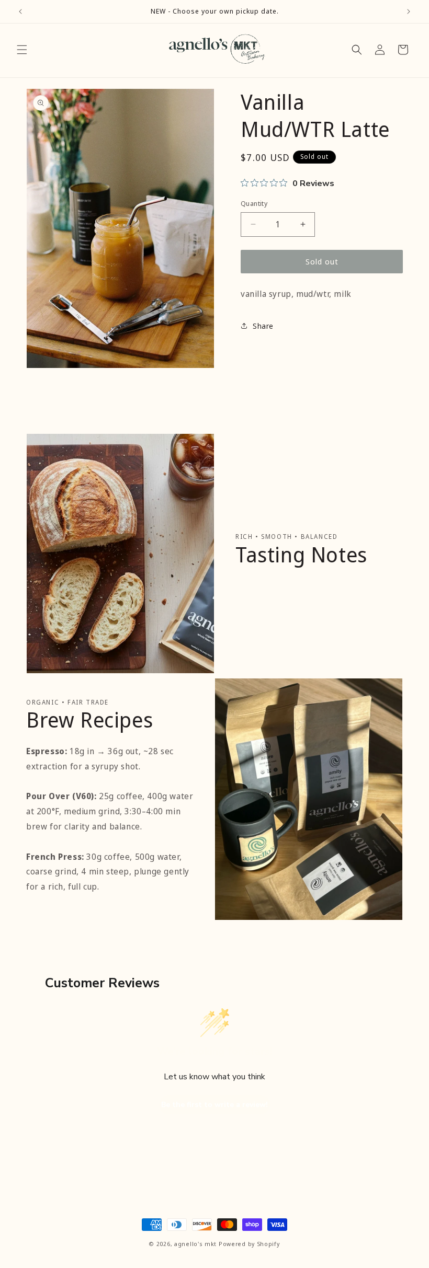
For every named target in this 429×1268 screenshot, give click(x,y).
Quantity (254, 203)
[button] (21, 49)
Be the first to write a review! (214, 1105)
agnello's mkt (195, 1244)
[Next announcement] (408, 11)
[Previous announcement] (20, 11)
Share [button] (263, 326)
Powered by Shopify (249, 1244)
